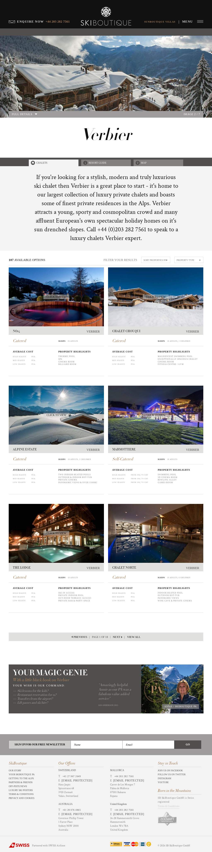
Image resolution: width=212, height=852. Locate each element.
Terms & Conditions (21, 794)
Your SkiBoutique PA (22, 774)
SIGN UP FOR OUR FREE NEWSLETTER (39, 744)
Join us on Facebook (170, 770)
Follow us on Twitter (172, 774)
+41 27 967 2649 (72, 776)
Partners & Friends (21, 782)
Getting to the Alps (21, 778)
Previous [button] (80, 637)
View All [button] (134, 637)
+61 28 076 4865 (72, 810)
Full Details (22, 114)
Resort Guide (97, 162)
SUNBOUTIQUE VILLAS (160, 22)
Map (144, 162)
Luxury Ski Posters (21, 790)
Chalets (41, 162)
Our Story (15, 770)
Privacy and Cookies (21, 798)
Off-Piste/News (18, 786)
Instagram (164, 778)
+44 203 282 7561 (124, 776)
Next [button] (116, 637)
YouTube (163, 782)
